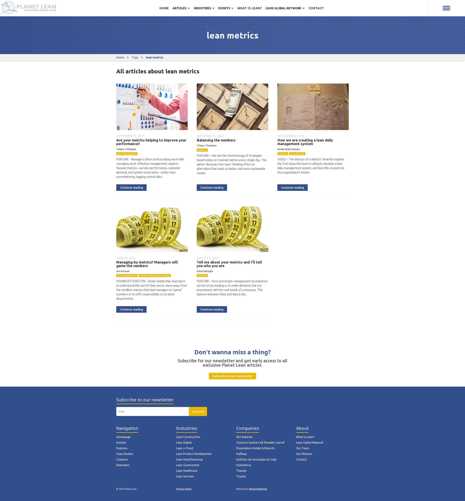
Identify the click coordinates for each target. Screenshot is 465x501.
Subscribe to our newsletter (232, 376)
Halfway (241, 453)
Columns (122, 459)
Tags (135, 57)
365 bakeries (244, 436)
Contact (316, 8)
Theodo (241, 470)
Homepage (123, 436)
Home (164, 8)
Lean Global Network (309, 442)
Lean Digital (184, 442)
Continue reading (131, 187)
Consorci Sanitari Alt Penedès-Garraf (260, 442)
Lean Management (127, 153)
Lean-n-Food (184, 448)
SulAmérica (243, 465)
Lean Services (297, 153)
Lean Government (187, 465)
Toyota (241, 476)
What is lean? (249, 8)
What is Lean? (305, 436)
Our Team (302, 448)
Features (202, 150)
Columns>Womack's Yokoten (154, 275)
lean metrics (154, 57)
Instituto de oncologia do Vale (256, 459)
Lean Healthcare (186, 470)
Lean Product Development (194, 453)
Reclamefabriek (258, 489)
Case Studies (124, 453)
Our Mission (304, 453)
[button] (181, 8)
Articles (121, 442)
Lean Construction (188, 436)
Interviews (123, 465)
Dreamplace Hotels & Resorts (255, 448)
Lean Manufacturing (189, 459)
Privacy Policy (184, 489)
